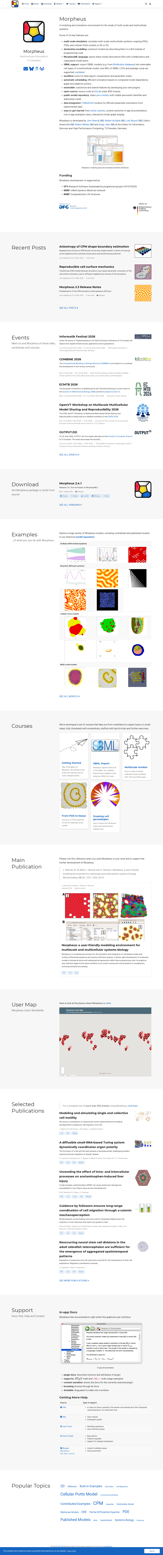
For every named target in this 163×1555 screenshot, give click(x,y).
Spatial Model (106, 1520)
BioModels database (123, 64)
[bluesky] (31, 70)
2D (62, 1486)
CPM (98, 1503)
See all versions (69, 505)
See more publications (73, 1280)
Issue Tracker (68, 1436)
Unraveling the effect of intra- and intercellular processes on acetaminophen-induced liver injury (94, 1176)
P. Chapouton (80, 1267)
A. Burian (99, 1158)
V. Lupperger (63, 1267)
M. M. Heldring (64, 1192)
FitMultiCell (88, 103)
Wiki (64, 1417)
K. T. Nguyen (83, 1158)
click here (132, 1106)
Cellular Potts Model (78, 1494)
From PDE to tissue (74, 815)
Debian (75, 496)
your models (102, 95)
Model (75, 1133)
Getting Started (71, 763)
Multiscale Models (69, 1512)
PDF (64, 973)
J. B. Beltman (84, 1192)
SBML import (101, 763)
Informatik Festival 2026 (77, 336)
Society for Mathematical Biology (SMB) (79, 392)
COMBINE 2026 (70, 359)
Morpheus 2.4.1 (70, 483)
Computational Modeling (109, 1495)
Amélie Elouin (87, 1226)
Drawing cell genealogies (101, 818)
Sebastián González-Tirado (112, 1226)
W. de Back (74, 885)
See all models (69, 696)
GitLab (97, 91)
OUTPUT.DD (68, 432)
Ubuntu (65, 496)
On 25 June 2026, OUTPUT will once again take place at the (83, 436)
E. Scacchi (63, 1158)
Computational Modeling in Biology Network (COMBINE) (86, 363)
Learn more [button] (71, 1551)
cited (108, 1003)
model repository (85, 537)
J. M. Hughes (83, 1129)
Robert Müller (82, 124)
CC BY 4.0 (59, 1546)
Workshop (140, 1520)
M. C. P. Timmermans (120, 1158)
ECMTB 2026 (68, 384)
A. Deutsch (90, 885)
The (61, 363)
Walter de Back (112, 120)
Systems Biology (124, 1520)
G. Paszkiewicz (73, 1158)
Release (102, 295)
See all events (68, 454)
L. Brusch (82, 885)
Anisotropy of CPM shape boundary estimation (94, 246)
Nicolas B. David (81, 1229)
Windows (97, 496)
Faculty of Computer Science (120, 436)
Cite (70, 973)
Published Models (75, 1519)
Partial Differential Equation (104, 1512)
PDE (126, 1512)
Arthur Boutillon (65, 1226)
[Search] (146, 4)
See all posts (68, 308)
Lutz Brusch (132, 120)
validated (80, 72)
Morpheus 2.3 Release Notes (80, 287)
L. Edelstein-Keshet (96, 1129)
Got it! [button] (152, 1551)
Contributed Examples (75, 1504)
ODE (84, 1512)
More (107, 496)
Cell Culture (109, 1487)
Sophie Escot (77, 1226)
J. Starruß (65, 885)
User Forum (67, 1426)
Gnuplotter (110, 1504)
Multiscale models (136, 767)
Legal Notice (108, 1546)
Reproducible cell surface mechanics (86, 266)
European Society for (111, 392)
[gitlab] (42, 69)
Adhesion (72, 1486)
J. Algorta (63, 1129)
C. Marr (71, 1267)
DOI (76, 973)
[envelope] (25, 69)
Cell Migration (122, 1486)
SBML (95, 1520)
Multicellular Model (125, 1504)
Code (75, 1196)
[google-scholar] (36, 69)
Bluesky (67, 1451)
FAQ (64, 1407)
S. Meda (92, 1158)
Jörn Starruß (93, 120)
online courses (97, 110)
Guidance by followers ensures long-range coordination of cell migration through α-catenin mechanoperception (95, 1210)
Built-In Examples (91, 1486)
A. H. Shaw (74, 1192)
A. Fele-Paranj (72, 1129)
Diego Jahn (104, 124)
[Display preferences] (150, 4)
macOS (85, 496)
